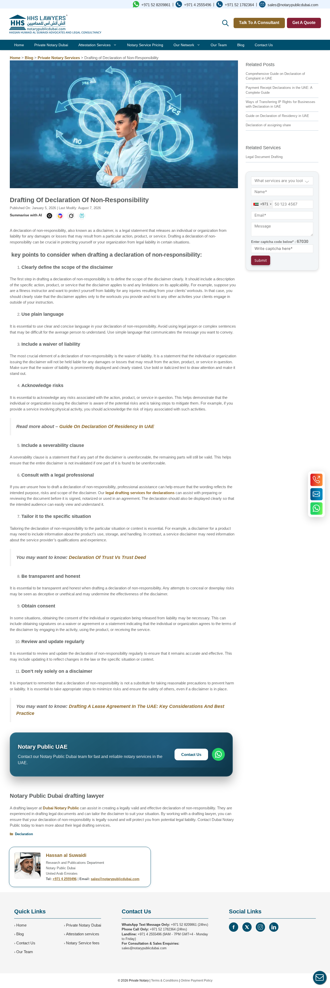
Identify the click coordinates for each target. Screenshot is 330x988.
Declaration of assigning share (268, 125)
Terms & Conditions (164, 980)
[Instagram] (260, 927)
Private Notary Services (59, 58)
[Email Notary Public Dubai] (316, 494)
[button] (225, 23)
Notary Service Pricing (145, 45)
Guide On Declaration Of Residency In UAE (106, 426)
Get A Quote (304, 22)
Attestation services (82, 934)
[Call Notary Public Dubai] (316, 479)
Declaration (24, 834)
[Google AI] (60, 216)
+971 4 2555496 (65, 879)
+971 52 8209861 (184, 925)
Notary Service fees (83, 943)
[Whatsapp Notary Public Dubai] (316, 508)
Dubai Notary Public (61, 808)
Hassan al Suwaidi (66, 855)
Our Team (219, 45)
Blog (240, 45)
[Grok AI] (71, 216)
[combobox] (262, 204)
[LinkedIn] (273, 927)
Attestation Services (94, 45)
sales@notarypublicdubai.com (115, 879)
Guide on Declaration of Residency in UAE (277, 116)
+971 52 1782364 (163, 929)
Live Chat (319, 977)
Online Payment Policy (196, 980)
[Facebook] (233, 927)
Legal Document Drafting (264, 157)
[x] (247, 927)
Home (19, 45)
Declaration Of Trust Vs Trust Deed (107, 557)
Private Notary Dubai (51, 45)
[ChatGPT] (49, 216)
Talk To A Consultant (259, 22)
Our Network (184, 45)
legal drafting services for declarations (140, 493)
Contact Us (264, 45)
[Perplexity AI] (82, 216)
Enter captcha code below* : (279, 241)
